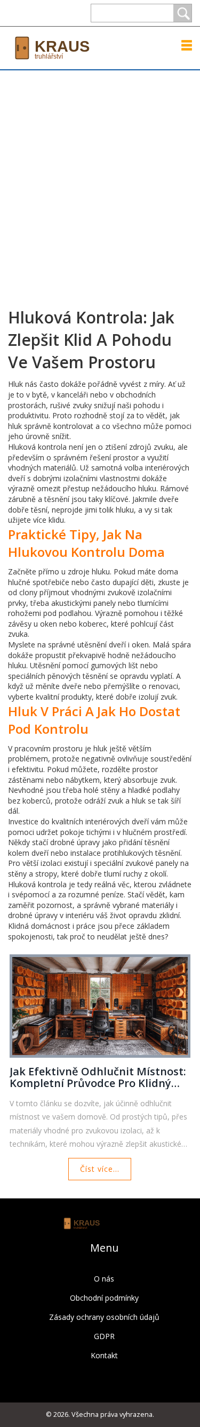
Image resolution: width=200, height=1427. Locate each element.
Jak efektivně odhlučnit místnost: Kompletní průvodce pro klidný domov (98, 1077)
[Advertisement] (100, 175)
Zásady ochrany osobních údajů (104, 1317)
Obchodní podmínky (104, 1298)
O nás (104, 1279)
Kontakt (104, 1355)
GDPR (104, 1336)
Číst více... (99, 1169)
